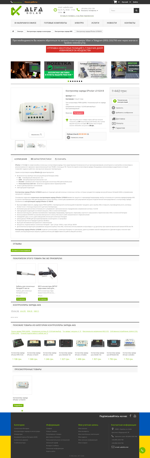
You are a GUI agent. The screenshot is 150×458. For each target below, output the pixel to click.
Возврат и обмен (52, 446)
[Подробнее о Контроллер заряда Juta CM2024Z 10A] (66, 343)
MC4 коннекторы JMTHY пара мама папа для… (47, 287)
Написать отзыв (77, 137)
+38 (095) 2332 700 (117, 440)
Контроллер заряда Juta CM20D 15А (97, 354)
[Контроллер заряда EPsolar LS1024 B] (20, 145)
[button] (89, 10)
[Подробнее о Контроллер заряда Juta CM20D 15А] (98, 343)
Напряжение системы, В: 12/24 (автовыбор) (46, 331)
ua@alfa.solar (68, 7)
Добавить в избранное (124, 113)
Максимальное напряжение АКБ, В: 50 (96, 331)
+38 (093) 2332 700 (131, 436)
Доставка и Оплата (53, 437)
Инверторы (18, 434)
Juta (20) (23, 311)
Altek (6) (30, 311)
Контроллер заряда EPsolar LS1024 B (20, 399)
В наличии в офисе (25, 23)
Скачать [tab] (61, 159)
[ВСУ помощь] (126, 69)
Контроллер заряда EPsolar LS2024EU (129, 354)
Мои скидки (82, 443)
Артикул (69, 96)
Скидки (49, 428)
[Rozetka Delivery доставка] (25, 70)
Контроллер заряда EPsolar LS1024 (49, 354)
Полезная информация (55, 448)
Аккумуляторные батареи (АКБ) (25, 437)
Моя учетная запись (88, 425)
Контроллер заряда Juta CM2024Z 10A (65, 354)
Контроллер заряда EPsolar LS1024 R (33, 354)
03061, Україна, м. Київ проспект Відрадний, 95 (122, 430)
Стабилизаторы (20, 443)
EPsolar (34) (15, 311)
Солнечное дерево (21, 440)
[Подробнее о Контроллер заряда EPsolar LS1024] (50, 343)
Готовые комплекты (55, 23)
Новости (112, 23)
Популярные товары (53, 434)
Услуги (95, 23)
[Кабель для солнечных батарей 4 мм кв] (26, 273)
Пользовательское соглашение (58, 440)
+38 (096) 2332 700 (117, 443)
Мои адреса (82, 437)
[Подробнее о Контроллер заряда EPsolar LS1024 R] (34, 343)
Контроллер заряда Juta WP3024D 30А (113, 354)
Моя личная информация (88, 440)
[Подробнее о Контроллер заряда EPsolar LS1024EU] (82, 343)
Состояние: (70, 99)
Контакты (130, 23)
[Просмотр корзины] (117, 2)
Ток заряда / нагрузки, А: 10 (72, 331)
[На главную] (13, 31)
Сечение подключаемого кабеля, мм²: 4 (34, 333)
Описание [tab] (21, 159)
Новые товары (51, 431)
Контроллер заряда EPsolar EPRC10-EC (17, 354)
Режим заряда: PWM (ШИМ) (21, 331)
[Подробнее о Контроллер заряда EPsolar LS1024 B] (22, 385)
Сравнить (119, 108)
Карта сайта (50, 451)
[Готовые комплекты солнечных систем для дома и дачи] (59, 70)
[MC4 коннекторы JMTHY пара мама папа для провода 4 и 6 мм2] (48, 273)
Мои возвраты (83, 431)
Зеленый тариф (52, 443)
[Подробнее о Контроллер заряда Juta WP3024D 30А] (114, 343)
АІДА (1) (36, 311)
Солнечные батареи (21, 428)
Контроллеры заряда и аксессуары (27, 431)
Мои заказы (82, 428)
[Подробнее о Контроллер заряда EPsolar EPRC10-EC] (18, 343)
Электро (79, 23)
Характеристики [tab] (42, 159)
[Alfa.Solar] (31, 11)
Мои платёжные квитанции (88, 434)
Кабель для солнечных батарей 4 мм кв (25, 287)
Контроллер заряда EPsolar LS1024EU (81, 354)
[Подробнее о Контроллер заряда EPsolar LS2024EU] (130, 343)
